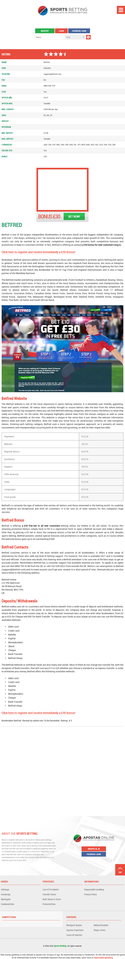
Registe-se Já (94, 849)
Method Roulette (101, 925)
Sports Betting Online (62, 10)
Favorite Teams (49, 894)
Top (120, 872)
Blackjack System (74, 925)
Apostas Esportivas (74, 930)
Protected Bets (49, 904)
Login (61, 31)
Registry (45, 31)
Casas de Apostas (74, 934)
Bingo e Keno (99, 930)
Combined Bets (7, 904)
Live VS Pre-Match (51, 889)
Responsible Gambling (94, 889)
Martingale (5, 899)
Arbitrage (5, 889)
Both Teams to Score (52, 899)
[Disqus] (62, 770)
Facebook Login (79, 31)
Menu (121, 10)
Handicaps (6, 894)
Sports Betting (60, 945)
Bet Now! (74, 216)
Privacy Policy (90, 894)
